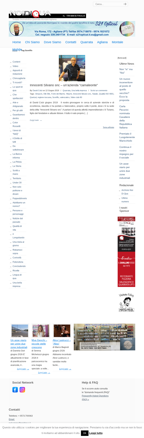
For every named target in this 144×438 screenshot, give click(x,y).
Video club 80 (76, 97)
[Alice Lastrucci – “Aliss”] (62, 336)
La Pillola (17, 162)
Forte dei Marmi (58, 94)
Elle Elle (47, 94)
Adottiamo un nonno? (19, 204)
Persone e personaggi (18, 212)
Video (15, 66)
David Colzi (37, 90)
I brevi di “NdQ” (17, 132)
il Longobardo (18, 236)
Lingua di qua (17, 277)
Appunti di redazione (17, 72)
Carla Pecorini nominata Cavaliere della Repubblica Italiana (125, 117)
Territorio (17, 178)
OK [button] (84, 433)
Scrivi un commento (98, 90)
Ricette (16, 270)
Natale (95, 94)
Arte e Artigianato (18, 104)
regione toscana (44, 97)
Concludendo (19, 266)
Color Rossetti (16, 124)
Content (16, 62)
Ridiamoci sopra (17, 252)
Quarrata (66, 90)
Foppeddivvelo (19, 198)
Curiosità (17, 257)
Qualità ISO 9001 (106, 94)
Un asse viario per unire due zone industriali (124, 170)
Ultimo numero (125, 200)
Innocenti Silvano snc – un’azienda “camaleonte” (64, 85)
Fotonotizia (18, 262)
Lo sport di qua (18, 89)
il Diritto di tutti (17, 140)
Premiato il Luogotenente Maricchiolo (127, 137)
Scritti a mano (16, 172)
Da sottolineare (18, 148)
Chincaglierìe (19, 78)
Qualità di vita (17, 228)
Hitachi (69, 94)
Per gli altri (18, 110)
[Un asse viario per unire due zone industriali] (20, 336)
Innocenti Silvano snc (82, 94)
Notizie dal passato (18, 220)
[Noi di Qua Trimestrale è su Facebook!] (15, 392)
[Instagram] (22, 392)
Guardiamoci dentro (19, 116)
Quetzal (33, 97)
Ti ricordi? (17, 82)
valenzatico (65, 97)
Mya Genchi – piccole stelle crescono (39, 344)
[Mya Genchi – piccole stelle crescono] (41, 336)
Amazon (38, 94)
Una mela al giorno (18, 244)
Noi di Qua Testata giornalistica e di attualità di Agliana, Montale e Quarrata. (47, 9)
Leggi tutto (96, 433)
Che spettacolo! (18, 96)
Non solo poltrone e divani (17, 190)
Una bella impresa (17, 284)
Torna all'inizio (108, 127)
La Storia (17, 166)
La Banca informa (17, 156)
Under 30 (17, 182)
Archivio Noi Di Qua (127, 192)
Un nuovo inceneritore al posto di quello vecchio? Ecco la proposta (126, 89)
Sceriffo (55, 97)
